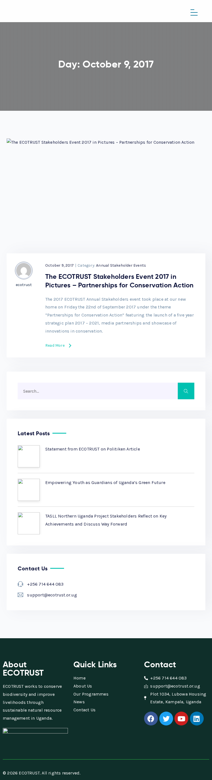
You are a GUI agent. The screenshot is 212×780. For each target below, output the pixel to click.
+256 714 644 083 (45, 584)
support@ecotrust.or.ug (52, 595)
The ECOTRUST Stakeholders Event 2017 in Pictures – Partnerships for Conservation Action (119, 280)
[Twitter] (166, 718)
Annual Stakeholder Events (121, 265)
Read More (55, 346)
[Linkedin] (197, 718)
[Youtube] (181, 718)
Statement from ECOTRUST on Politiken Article (92, 449)
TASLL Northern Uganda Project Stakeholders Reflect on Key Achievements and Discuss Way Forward (105, 520)
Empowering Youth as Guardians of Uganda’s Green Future (105, 482)
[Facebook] (151, 718)
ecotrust (24, 284)
